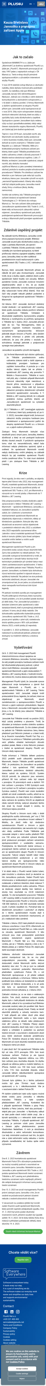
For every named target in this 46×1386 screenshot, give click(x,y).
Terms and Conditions (12, 1325)
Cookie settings (22, 1374)
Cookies (6, 1337)
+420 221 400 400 (11, 1319)
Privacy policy (9, 1334)
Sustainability (9, 1331)
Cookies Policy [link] (17, 1362)
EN (30, 4)
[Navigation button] (41, 3)
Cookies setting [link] (9, 1340)
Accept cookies (22, 1369)
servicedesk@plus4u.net (13, 1322)
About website (9, 1343)
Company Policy (10, 1328)
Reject (22, 1379)
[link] (15, 4)
